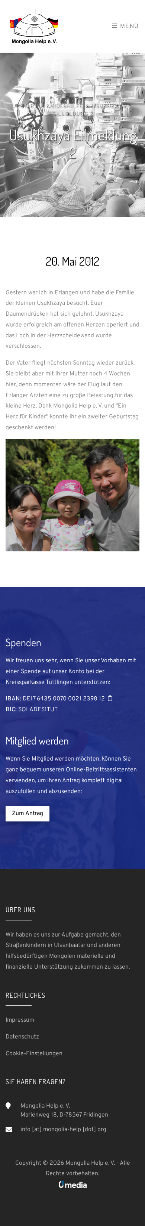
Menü (128, 26)
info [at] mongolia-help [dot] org (63, 1129)
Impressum (20, 1020)
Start (28, 106)
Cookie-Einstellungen (34, 1054)
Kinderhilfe (64, 106)
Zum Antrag (27, 813)
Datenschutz (22, 1037)
